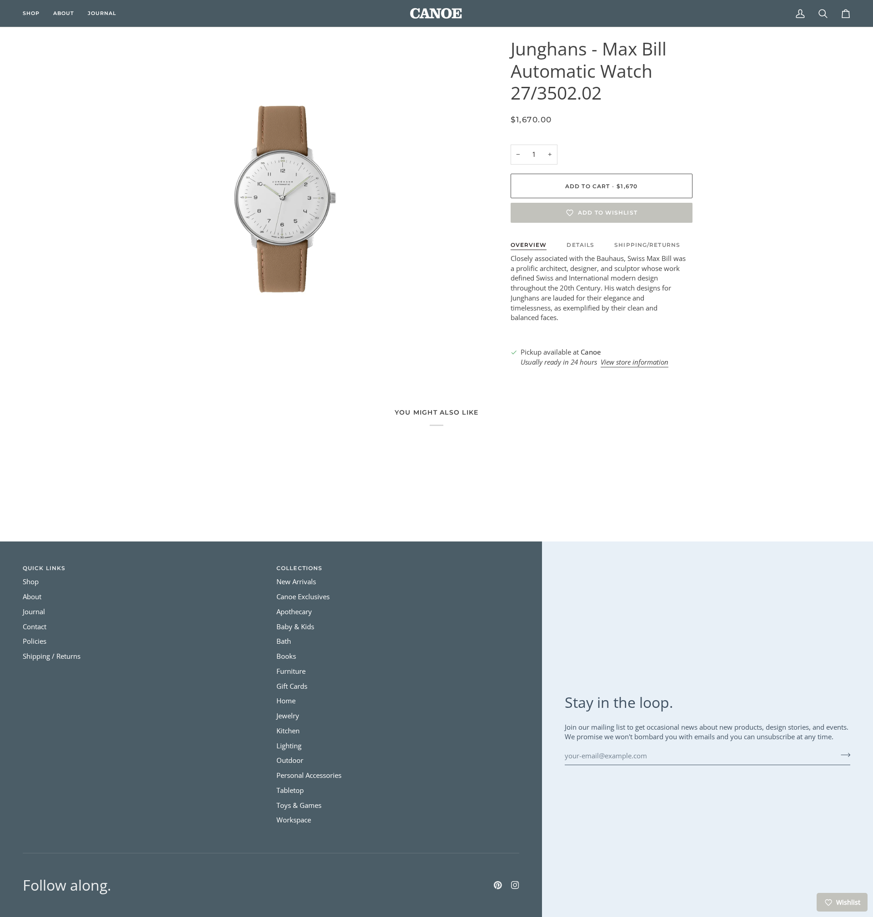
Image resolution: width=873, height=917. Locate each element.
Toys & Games (298, 805)
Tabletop (290, 790)
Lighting (288, 746)
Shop (31, 581)
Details (580, 244)
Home (286, 701)
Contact (34, 626)
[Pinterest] (498, 885)
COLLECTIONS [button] (299, 568)
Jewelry (287, 716)
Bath (283, 641)
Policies (34, 641)
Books (286, 656)
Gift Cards (291, 686)
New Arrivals (296, 581)
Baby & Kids (295, 626)
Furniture (291, 671)
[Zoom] (147, 328)
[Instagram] (515, 885)
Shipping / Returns (51, 656)
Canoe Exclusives (303, 596)
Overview (529, 244)
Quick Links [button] (44, 568)
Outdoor (289, 760)
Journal (34, 611)
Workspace (293, 820)
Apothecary (294, 611)
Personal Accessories (308, 775)
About (32, 596)
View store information (634, 362)
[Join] (842, 754)
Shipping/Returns (647, 244)
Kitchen (288, 731)
